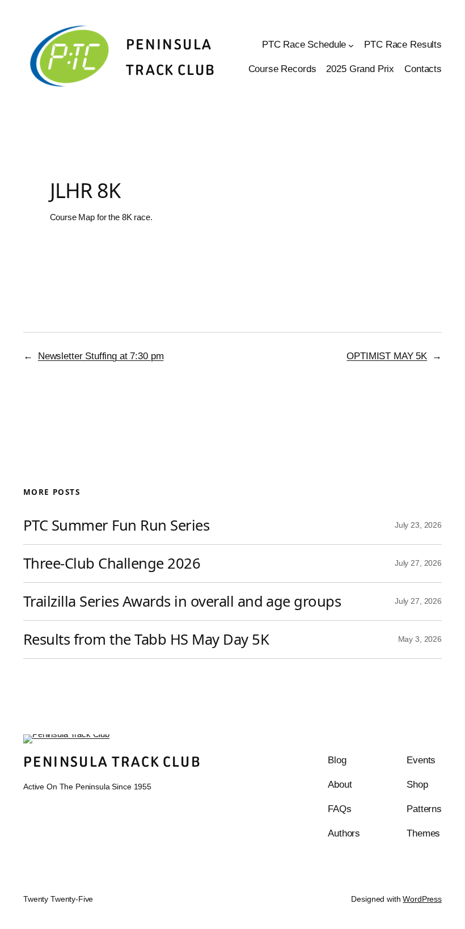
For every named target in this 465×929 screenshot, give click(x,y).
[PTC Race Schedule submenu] (351, 45)
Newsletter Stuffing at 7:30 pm (101, 356)
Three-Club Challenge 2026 (111, 563)
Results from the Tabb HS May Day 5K (146, 639)
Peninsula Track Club (112, 762)
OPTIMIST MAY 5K (386, 356)
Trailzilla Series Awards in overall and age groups (182, 601)
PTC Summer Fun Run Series (116, 525)
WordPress (422, 899)
